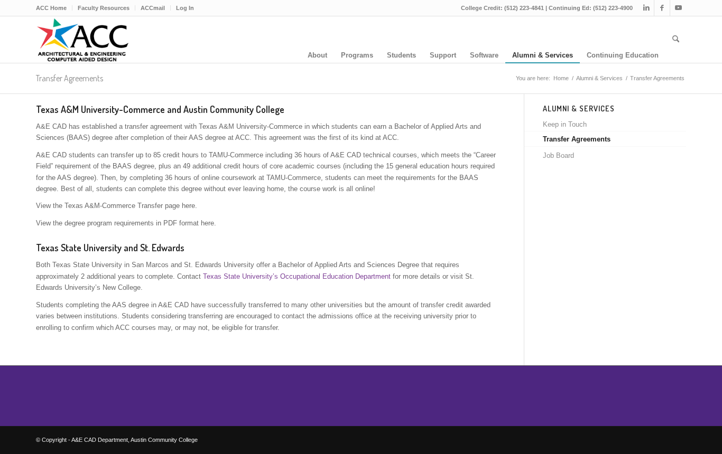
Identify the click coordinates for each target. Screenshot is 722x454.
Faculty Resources (103, 8)
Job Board (558, 155)
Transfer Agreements (69, 78)
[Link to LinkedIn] (646, 8)
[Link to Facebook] (662, 8)
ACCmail (153, 8)
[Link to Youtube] (678, 8)
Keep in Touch (565, 124)
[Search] (675, 39)
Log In (185, 8)
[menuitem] (54, 8)
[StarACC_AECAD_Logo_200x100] (82, 39)
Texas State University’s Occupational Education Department (297, 276)
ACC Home (51, 8)
